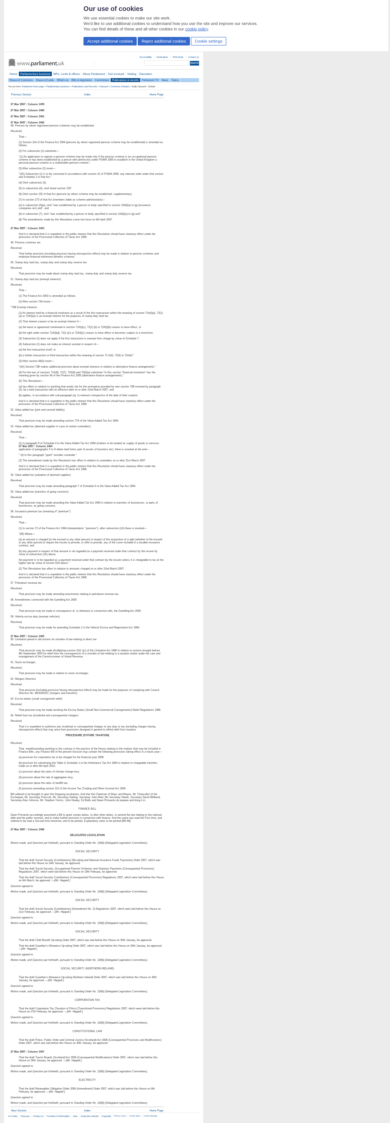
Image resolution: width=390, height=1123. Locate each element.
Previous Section (21, 94)
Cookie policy (135, 1116)
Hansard (104, 86)
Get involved (116, 74)
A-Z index (13, 1116)
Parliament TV (150, 80)
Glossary (25, 1116)
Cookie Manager (150, 1116)
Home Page (156, 94)
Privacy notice (120, 1116)
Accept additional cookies (110, 41)
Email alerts (162, 57)
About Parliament (94, 74)
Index (87, 94)
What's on (62, 80)
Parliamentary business (35, 74)
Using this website (90, 1116)
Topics (175, 80)
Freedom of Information (58, 1116)
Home (13, 74)
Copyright (106, 1116)
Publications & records (125, 80)
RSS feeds (178, 57)
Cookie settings (208, 41)
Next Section (18, 1110)
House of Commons (21, 80)
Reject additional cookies (164, 41)
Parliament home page (33, 86)
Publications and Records (84, 86)
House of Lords (45, 80)
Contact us (193, 57)
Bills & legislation (82, 80)
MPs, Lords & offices (66, 74)
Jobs (75, 1116)
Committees (102, 80)
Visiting (131, 74)
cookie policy (196, 29)
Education (145, 74)
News (165, 80)
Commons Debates (120, 86)
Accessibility (146, 57)
